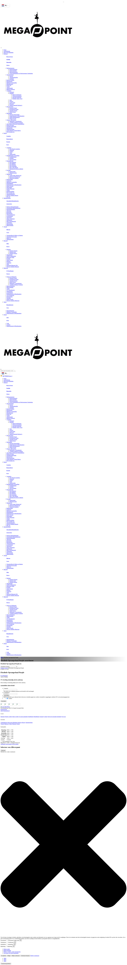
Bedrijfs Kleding (10, 80)
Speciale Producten (16, 97)
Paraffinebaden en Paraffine (12, 155)
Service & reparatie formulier (54, 716)
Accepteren (3, 955)
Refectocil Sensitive (14, 178)
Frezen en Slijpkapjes (11, 276)
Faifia (10, 153)
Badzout (8, 261)
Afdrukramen (9, 88)
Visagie (5, 226)
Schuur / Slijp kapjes (11, 120)
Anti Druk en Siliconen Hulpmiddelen (15, 124)
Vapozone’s (9, 217)
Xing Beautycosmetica (14, 149)
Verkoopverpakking (17, 96)
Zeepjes (11, 76)
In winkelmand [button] (4, 675)
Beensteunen (9, 81)
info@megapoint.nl (5, 710)
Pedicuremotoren (10, 68)
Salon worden (15, 716)
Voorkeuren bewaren (25, 955)
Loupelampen (9, 216)
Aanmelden (6, 695)
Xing (10, 100)
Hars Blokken (12, 165)
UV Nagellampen (10, 290)
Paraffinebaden (12, 157)
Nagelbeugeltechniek (11, 126)
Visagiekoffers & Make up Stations (14, 235)
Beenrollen (9, 212)
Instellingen (31, 716)
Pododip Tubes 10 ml (17, 98)
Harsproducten (9, 161)
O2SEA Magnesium (11, 256)
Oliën (7, 264)
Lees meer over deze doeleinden (11, 953)
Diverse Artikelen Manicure (12, 300)
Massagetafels (9, 224)
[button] (63, 845)
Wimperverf (9, 174)
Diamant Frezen (13, 108)
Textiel (8, 86)
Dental (5, 314)
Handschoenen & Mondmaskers (16, 116)
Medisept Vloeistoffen (11, 82)
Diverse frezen (9, 106)
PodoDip (11, 93)
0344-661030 (4, 709)
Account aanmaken (23, 716)
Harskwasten (12, 171)
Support (42, 716)
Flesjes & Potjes (10, 125)
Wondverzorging (10, 129)
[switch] (1, 741)
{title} (5, 958)
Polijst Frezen (12, 112)
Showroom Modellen (8, 52)
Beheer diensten (7, 950)
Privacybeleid (15, 744)
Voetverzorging (10, 74)
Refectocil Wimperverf (14, 176)
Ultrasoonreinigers (10, 214)
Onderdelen (9, 222)
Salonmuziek (9, 254)
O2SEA (11, 151)
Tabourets (8, 210)
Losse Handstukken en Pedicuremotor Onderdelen (21, 73)
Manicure (6, 268)
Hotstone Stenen (13, 253)
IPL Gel (8, 196)
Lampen (8, 324)
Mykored (11, 104)
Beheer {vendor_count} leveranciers (12, 951)
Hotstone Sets (12, 252)
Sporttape (11, 78)
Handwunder (12, 154)
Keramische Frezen (13, 109)
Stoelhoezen (9, 220)
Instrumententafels (10, 209)
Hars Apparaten (13, 166)
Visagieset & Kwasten (11, 236)
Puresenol (11, 92)
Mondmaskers (9, 84)
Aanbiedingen (7, 51)
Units (7, 323)
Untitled (10, 698)
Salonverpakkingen (16, 94)
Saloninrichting (7, 198)
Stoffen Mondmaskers (14, 117)
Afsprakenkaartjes (13, 77)
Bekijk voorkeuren (16, 955)
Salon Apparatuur (10, 218)
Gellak (8, 288)
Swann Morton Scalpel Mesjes (13, 130)
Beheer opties (7, 949)
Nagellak (8, 298)
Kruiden (8, 258)
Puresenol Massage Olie (12, 265)
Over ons (63, 716)
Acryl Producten (10, 295)
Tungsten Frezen (13, 110)
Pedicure (6, 53)
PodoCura (8, 85)
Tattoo (5, 302)
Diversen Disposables (14, 114)
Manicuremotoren (13, 72)
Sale (3, 376)
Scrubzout (8, 180)
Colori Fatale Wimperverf (15, 175)
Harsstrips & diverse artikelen (16, 169)
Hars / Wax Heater (13, 167)
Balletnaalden (9, 179)
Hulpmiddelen (9, 183)
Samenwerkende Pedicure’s (15, 105)
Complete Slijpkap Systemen (16, 122)
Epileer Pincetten (10, 188)
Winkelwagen (8, 376)
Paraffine (11, 158)
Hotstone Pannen (13, 250)
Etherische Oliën (10, 257)
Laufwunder (12, 102)
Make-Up (8, 238)
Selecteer (3, 750)
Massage (6, 240)
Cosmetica (8, 90)
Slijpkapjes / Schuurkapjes (15, 121)
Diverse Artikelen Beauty (12, 195)
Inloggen (3, 716)
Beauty (5, 133)
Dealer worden (8, 716)
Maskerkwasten (13, 172)
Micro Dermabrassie (11, 221)
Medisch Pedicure (10, 89)
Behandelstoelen (10, 310)
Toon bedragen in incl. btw (8, 741)
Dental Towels (12, 118)
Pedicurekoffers (13, 70)
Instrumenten (9, 128)
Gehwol (11, 101)
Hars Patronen (12, 162)
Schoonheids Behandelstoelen (13, 208)
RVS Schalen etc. (10, 132)
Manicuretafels (9, 225)
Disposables (9, 113)
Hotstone (8, 249)
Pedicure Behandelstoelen (12, 206)
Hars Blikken (12, 163)
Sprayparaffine (12, 159)
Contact (45, 716)
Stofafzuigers (9, 291)
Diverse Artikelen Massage (12, 266)
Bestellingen (37, 716)
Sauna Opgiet (9, 260)
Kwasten (8, 170)
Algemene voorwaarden (6, 744)
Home (5, 49)
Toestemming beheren (6, 963)
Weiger (8, 955)
